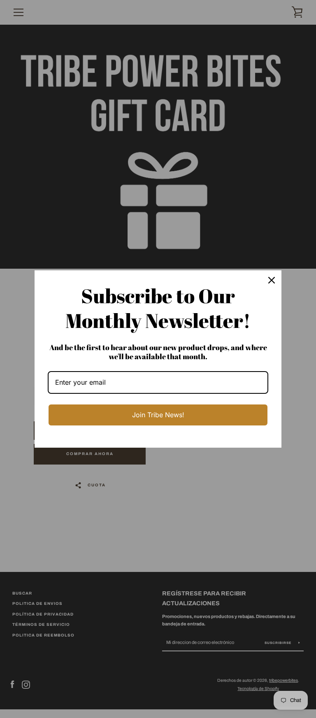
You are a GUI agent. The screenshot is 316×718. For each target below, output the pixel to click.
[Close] (271, 280)
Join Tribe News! (158, 415)
